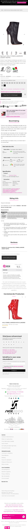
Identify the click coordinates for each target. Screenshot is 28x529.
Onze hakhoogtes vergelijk (8, 441)
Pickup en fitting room (7, 462)
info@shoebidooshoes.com (14, 393)
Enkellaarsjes (6, 189)
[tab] (14, 121)
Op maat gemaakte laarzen (9, 353)
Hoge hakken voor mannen (10, 190)
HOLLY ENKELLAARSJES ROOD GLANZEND (13, 322)
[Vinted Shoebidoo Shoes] (18, 398)
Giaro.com (21, 506)
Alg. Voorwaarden (6, 476)
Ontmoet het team (6, 448)
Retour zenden (5, 464)
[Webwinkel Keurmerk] (24, 105)
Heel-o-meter (7, 157)
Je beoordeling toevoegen (9, 257)
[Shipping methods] (4, 106)
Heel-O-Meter (5, 443)
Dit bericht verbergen (22, 2)
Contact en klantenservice (8, 436)
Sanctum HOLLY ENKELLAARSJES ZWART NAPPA (13, 10)
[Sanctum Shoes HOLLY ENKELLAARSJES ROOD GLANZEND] (14, 309)
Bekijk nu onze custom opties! (13, 116)
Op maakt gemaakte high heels (9, 445)
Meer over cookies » (14, 4)
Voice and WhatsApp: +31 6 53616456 (15, 391)
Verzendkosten (5, 455)
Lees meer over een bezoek (8, 495)
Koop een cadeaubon (6, 459)
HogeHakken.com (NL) (18, 509)
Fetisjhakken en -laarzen (9, 191)
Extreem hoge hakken (8, 192)
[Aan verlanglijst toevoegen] (25, 95)
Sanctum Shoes (12, 175)
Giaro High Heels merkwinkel (11, 506)
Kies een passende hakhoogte (9, 352)
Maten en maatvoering (7, 439)
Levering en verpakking (7, 453)
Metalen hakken (15, 188)
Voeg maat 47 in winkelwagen (11, 95)
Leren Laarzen (18, 192)
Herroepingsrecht (6, 469)
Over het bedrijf (5, 478)
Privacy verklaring (6, 473)
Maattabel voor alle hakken (9, 349)
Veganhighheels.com (8, 511)
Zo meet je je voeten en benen (10, 351)
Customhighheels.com (19, 511)
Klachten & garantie (6, 471)
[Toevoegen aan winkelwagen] (2, 95)
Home (2, 10)
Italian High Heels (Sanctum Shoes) (14, 505)
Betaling (3, 457)
